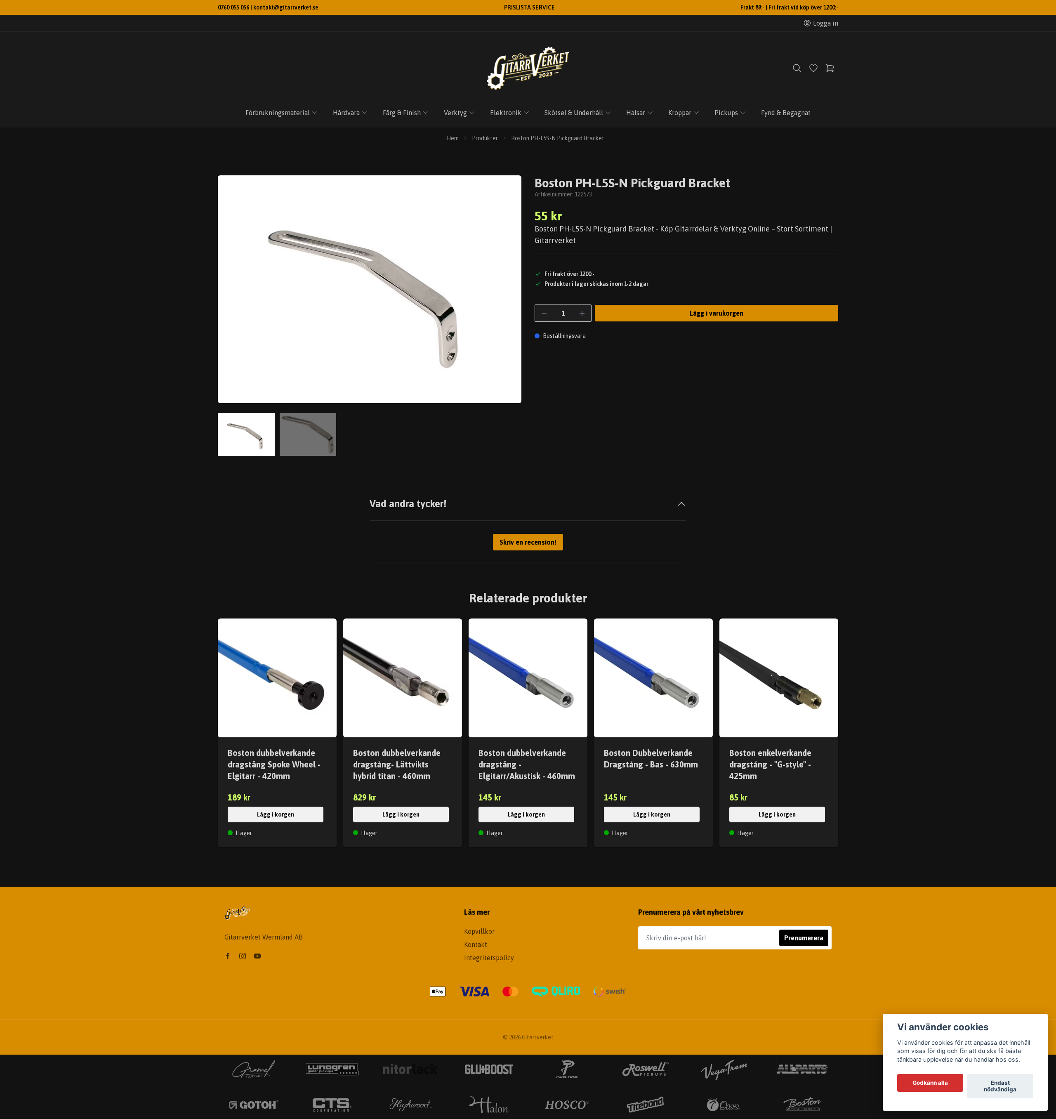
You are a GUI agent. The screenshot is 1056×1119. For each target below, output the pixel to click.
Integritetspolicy (489, 957)
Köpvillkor (479, 931)
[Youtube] (257, 956)
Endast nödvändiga (1000, 1086)
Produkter (485, 138)
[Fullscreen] (369, 289)
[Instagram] (242, 956)
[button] (507, 292)
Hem (453, 138)
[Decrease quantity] (544, 313)
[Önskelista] (813, 68)
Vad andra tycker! (408, 503)
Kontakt (475, 944)
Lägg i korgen (275, 814)
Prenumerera (803, 938)
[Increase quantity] (582, 313)
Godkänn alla (930, 1083)
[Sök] (797, 68)
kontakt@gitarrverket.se (285, 7)
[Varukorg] (830, 68)
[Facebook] (227, 956)
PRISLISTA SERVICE (529, 7)
